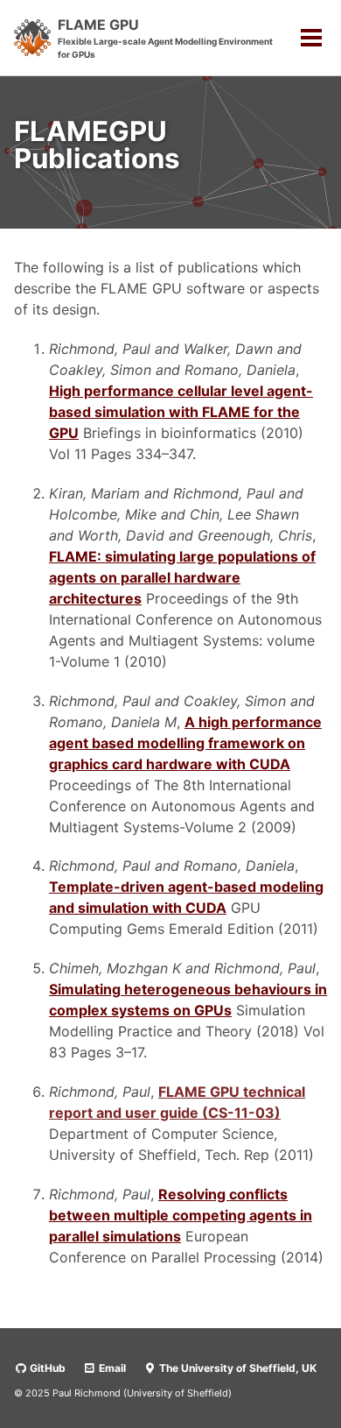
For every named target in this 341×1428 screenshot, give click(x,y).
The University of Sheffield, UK (237, 1368)
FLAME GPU (165, 38)
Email (111, 1368)
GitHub (46, 1368)
